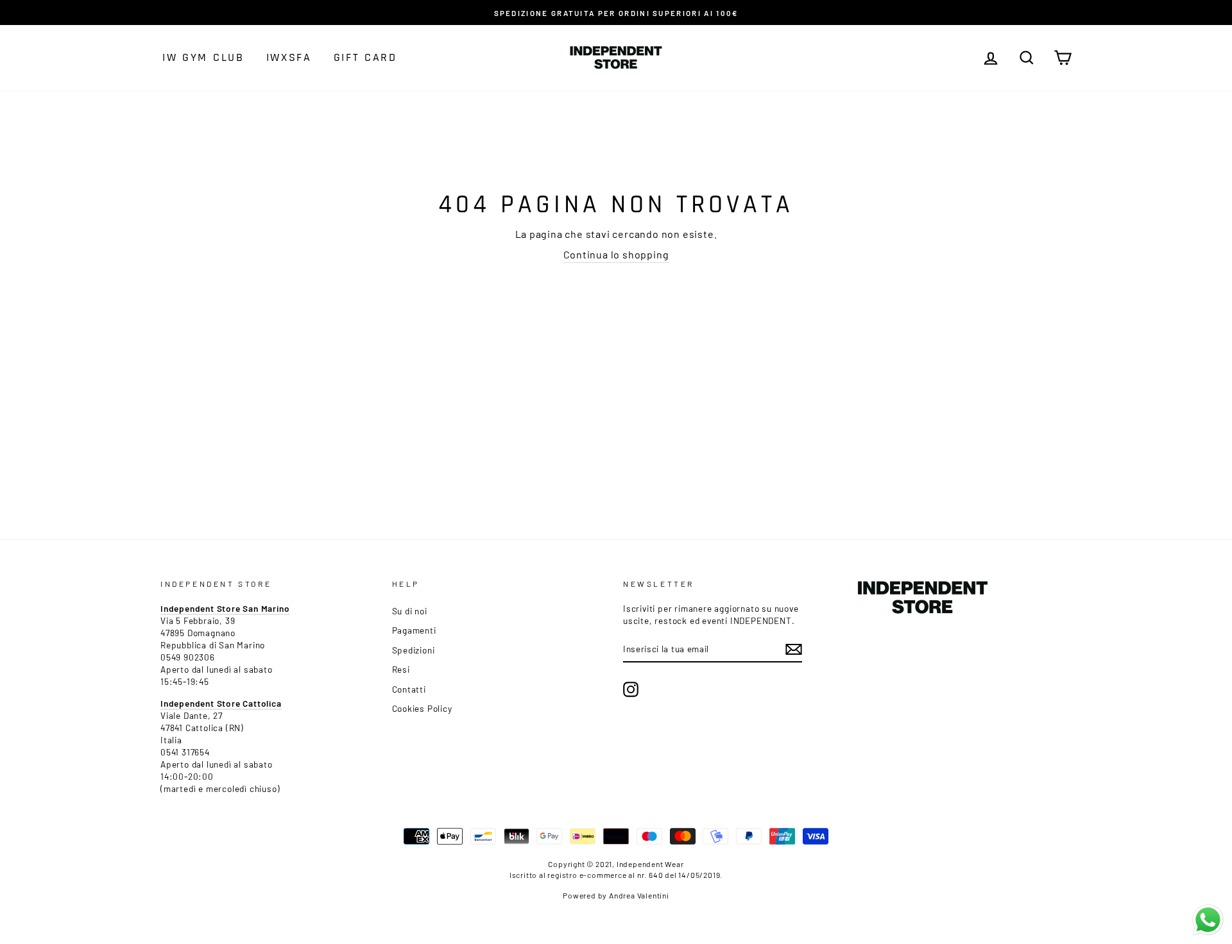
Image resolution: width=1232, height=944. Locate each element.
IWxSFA (289, 57)
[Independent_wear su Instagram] (630, 689)
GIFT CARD (365, 57)
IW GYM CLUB (203, 57)
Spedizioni (413, 650)
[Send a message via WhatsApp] (1208, 920)
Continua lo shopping (616, 254)
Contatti (409, 689)
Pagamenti (414, 630)
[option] (616, 12)
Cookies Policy (422, 708)
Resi (401, 669)
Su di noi (409, 610)
